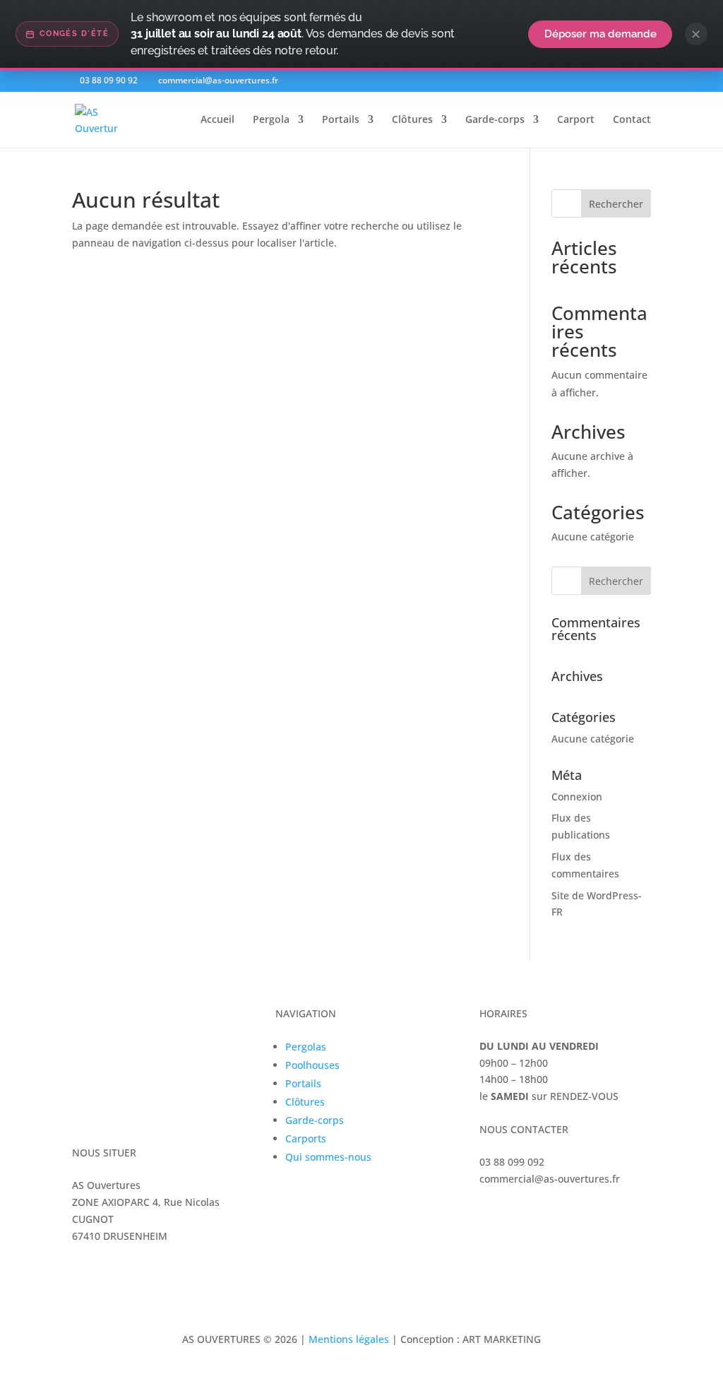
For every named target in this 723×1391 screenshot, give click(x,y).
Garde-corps (495, 120)
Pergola (271, 120)
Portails (340, 120)
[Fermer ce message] (696, 34)
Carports (305, 1138)
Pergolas (305, 1046)
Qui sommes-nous (328, 1157)
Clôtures (412, 120)
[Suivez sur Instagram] (519, 1214)
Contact (632, 120)
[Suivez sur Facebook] (490, 1214)
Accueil (217, 120)
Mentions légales (349, 1339)
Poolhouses (312, 1065)
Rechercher (616, 204)
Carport (575, 120)
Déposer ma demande (600, 34)
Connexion (576, 796)
